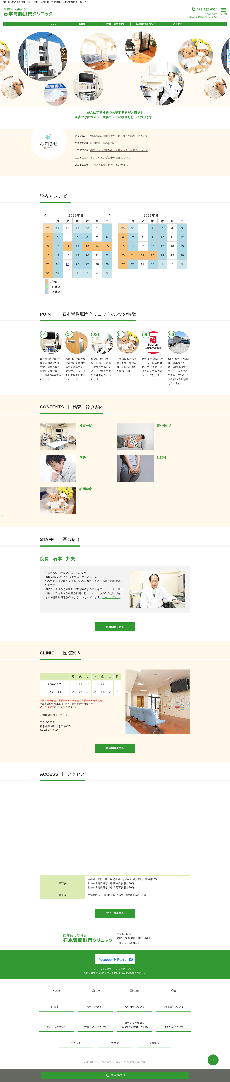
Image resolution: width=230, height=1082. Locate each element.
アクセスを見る (115, 913)
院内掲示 (154, 1043)
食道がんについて (174, 1027)
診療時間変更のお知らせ (104, 143)
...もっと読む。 (111, 597)
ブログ (115, 1043)
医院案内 (56, 1006)
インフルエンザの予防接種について (110, 157)
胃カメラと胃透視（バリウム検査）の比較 (134, 1025)
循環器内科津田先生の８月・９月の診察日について (119, 136)
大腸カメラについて (95, 1027)
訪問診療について (146, 24)
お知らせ (95, 990)
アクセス (178, 24)
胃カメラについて (56, 1027)
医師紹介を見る (115, 626)
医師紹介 (84, 24)
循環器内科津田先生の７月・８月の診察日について (119, 150)
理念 (173, 990)
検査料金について (135, 1006)
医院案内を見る (115, 748)
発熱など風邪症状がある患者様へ (109, 164)
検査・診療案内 (115, 24)
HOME (52, 24)
